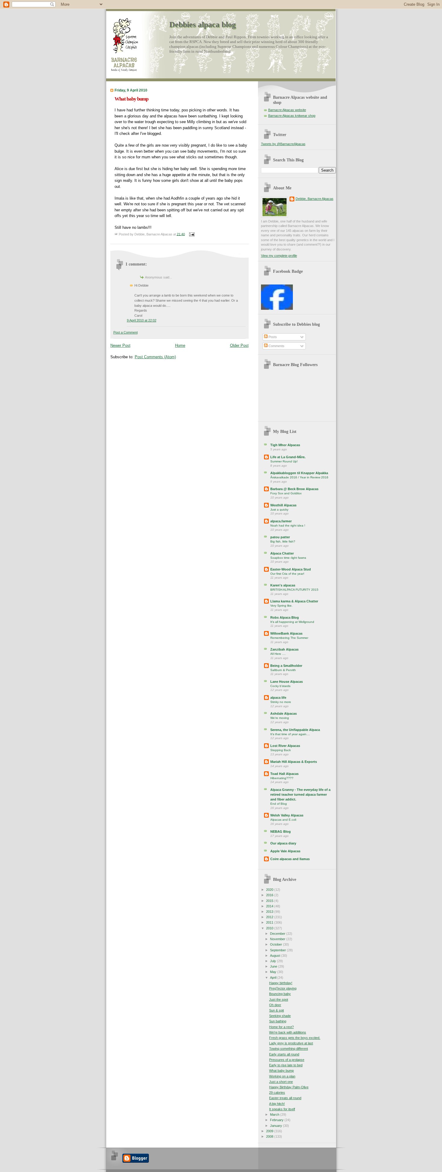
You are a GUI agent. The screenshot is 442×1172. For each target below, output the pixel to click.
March (275, 1114)
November (278, 939)
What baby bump (131, 99)
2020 (270, 889)
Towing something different (288, 1048)
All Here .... (278, 653)
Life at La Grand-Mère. (287, 457)
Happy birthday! (280, 983)
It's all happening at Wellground (292, 621)
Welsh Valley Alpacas (286, 815)
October (276, 944)
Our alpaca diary (283, 843)
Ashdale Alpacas (283, 713)
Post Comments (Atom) (155, 357)
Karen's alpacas (282, 585)
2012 (270, 917)
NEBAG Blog (280, 831)
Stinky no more (280, 702)
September (278, 950)
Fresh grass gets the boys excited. (294, 1038)
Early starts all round (284, 1054)
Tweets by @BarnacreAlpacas (283, 144)
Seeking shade (280, 1016)
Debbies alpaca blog (202, 24)
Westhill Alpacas (283, 505)
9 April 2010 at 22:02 (141, 320)
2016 (270, 895)
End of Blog (278, 803)
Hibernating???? (281, 778)
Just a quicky (279, 509)
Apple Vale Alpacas (285, 851)
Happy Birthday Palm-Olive (288, 1087)
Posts (272, 337)
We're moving (279, 718)
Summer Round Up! (284, 461)
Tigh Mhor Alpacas (285, 445)
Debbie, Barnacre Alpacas (314, 199)
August (275, 955)
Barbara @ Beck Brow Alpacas (294, 489)
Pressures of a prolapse (286, 1060)
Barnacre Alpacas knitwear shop (291, 115)
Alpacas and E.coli (283, 819)
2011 (270, 922)
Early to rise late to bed (285, 1065)
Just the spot (278, 999)
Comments (276, 346)
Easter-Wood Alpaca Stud (290, 569)
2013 (270, 911)
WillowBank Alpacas (286, 633)
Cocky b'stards (280, 686)
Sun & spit (276, 1010)
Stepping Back (280, 750)
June (274, 966)
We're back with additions (287, 1032)
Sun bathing (277, 1021)
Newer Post (120, 345)
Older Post (239, 345)
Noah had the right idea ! (287, 525)
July (273, 961)
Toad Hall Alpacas (284, 774)
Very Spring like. (281, 605)
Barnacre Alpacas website (287, 110)
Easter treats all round (285, 1098)
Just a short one (281, 1081)
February (277, 1120)
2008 (270, 1136)
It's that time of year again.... (290, 734)
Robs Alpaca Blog (284, 617)
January (276, 1125)
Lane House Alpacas (286, 681)
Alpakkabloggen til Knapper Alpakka (299, 473)
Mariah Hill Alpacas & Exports (293, 761)
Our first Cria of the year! (287, 573)
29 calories (277, 1092)
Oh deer (275, 1005)
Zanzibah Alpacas (284, 649)
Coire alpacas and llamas (290, 859)
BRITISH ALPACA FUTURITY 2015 (294, 589)
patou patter (280, 537)
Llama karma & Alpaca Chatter (294, 601)
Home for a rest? (281, 1027)
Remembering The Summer (289, 637)
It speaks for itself (282, 1109)
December (278, 933)
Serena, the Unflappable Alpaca (295, 730)
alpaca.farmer (281, 521)
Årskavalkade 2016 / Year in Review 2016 (299, 477)
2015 (270, 901)
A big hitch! (277, 1103)
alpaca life (278, 697)
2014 (270, 906)
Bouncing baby (280, 994)
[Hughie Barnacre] (277, 308)
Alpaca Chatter (282, 553)
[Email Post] (191, 234)
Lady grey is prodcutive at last (291, 1043)
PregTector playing (282, 988)
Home (180, 345)
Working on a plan (282, 1076)
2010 (270, 928)
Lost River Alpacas (285, 746)
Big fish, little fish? (282, 541)
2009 (270, 1131)
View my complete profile (279, 255)
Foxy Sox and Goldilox (286, 493)
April (273, 977)
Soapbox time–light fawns (288, 557)
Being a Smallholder (286, 665)
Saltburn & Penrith (283, 670)
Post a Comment (125, 332)
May (273, 972)
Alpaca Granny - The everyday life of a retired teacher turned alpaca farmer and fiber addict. (300, 794)
